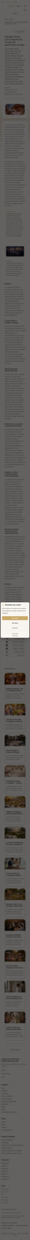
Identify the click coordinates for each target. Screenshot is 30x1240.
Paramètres (15, 628)
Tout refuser (15, 623)
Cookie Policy (15, 635)
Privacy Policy (15, 633)
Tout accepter (15, 618)
